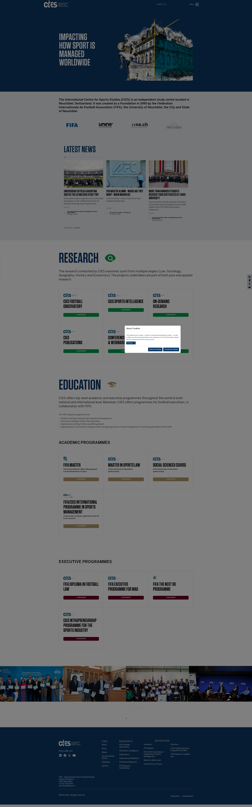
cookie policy (135, 339)
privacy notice (149, 339)
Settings (130, 343)
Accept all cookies (171, 349)
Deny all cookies (155, 349)
